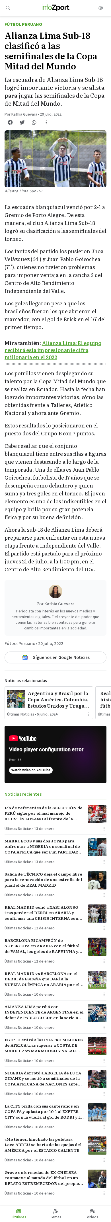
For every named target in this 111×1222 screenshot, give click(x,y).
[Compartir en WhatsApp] (34, 122)
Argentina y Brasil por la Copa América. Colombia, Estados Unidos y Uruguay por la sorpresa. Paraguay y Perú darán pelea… (59, 699)
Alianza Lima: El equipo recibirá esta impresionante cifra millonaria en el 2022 (53, 350)
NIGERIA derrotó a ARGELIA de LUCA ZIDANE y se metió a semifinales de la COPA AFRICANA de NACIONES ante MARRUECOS (43, 1078)
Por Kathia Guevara (21, 114)
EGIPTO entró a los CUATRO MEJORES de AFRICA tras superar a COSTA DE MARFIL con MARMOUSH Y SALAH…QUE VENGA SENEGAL (44, 1045)
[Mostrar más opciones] (46, 122)
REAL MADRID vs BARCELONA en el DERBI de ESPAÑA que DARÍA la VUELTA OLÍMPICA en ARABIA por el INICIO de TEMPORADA (42, 979)
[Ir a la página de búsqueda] (8, 7)
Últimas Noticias (20, 714)
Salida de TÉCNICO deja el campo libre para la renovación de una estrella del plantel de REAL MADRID (43, 879)
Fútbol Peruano (23, 24)
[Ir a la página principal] (55, 8)
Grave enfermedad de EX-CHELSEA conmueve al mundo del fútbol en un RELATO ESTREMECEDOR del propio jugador (42, 1178)
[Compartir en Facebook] (10, 122)
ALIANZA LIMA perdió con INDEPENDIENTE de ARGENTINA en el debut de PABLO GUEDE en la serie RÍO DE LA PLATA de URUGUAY (44, 1012)
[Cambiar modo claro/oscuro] (100, 8)
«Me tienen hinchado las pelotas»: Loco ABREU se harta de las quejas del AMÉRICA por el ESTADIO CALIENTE (43, 1144)
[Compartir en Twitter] (22, 122)
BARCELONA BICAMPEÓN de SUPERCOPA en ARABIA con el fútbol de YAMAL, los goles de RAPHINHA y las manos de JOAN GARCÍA (42, 946)
